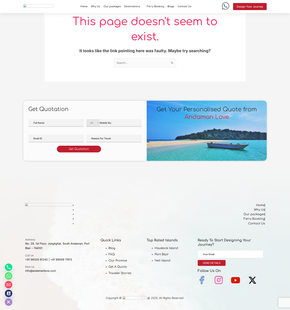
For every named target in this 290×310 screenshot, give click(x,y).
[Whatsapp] (8, 276)
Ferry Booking (155, 6)
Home (84, 6)
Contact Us (184, 6)
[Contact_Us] (8, 293)
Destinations (132, 6)
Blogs (170, 6)
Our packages (112, 6)
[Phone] (8, 267)
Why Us (95, 6)
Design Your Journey (250, 6)
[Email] (8, 284)
